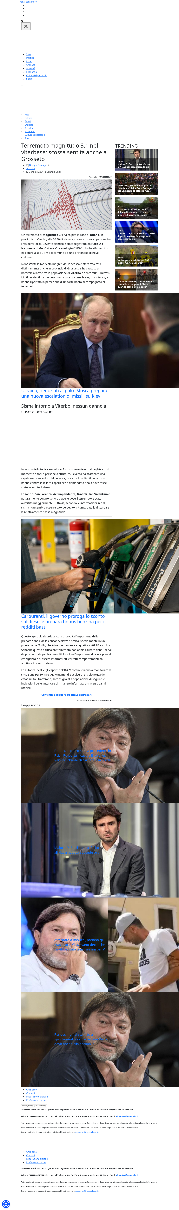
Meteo (120, 279)
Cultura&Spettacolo (36, 75)
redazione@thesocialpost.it (86, 1132)
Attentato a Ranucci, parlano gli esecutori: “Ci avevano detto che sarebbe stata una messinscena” (79, 944)
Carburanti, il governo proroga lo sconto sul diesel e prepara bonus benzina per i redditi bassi (63, 621)
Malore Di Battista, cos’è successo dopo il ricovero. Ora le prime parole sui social (136, 236)
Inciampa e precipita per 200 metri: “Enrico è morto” (133, 261)
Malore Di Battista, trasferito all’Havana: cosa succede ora (76, 850)
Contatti (30, 1093)
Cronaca (30, 64)
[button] (6, 1204)
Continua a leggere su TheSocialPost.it (66, 695)
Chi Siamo (31, 1089)
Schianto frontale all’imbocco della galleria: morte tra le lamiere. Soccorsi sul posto (133, 212)
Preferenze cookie (36, 1100)
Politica (30, 57)
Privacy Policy (27, 1106)
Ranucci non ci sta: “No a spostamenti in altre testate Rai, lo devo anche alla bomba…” (81, 1039)
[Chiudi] (25, 26)
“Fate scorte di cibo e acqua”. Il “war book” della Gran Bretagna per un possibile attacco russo (135, 188)
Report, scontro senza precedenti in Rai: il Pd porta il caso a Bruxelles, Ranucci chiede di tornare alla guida (82, 755)
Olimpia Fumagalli (38, 165)
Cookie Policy (41, 1106)
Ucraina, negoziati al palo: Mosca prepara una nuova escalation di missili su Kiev (64, 393)
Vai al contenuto (28, 1)
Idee (28, 54)
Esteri (29, 61)
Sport (29, 78)
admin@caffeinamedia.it (127, 1116)
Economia (31, 71)
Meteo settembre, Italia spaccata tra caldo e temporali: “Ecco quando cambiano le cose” (135, 284)
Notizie (120, 207)
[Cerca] (22, 20)
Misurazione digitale (37, 1096)
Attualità (30, 68)
